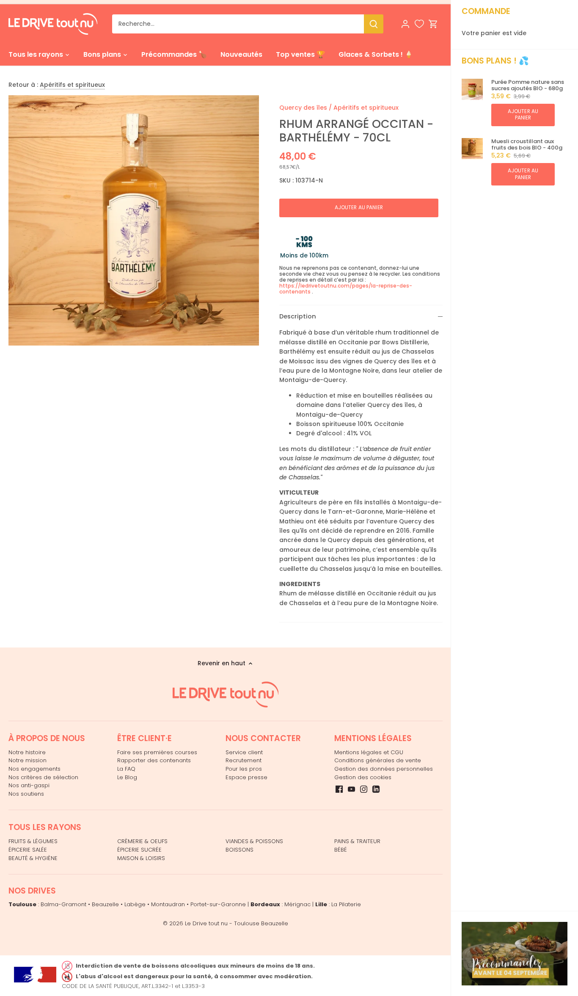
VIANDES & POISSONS (254, 841)
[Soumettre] (373, 23)
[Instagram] (363, 789)
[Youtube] (351, 789)
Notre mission (27, 760)
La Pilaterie (346, 904)
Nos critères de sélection (43, 777)
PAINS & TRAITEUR (357, 841)
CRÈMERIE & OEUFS (142, 841)
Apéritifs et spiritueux (72, 84)
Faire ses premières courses (157, 752)
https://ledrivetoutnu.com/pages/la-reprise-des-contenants (345, 288)
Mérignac (297, 904)
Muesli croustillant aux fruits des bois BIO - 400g (526, 144)
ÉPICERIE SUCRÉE (139, 850)
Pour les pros (244, 769)
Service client (244, 752)
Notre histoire (27, 752)
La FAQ (126, 769)
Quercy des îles (303, 107)
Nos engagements (34, 769)
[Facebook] (339, 789)
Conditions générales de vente (377, 760)
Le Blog (127, 777)
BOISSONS (239, 850)
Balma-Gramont (63, 904)
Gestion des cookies (362, 777)
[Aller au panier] (433, 24)
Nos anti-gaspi (29, 785)
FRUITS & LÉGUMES (33, 841)
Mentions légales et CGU (368, 752)
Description (297, 316)
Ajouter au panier (523, 114)
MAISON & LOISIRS (141, 858)
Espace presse (246, 777)
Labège (135, 904)
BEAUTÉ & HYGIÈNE (33, 858)
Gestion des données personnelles (383, 769)
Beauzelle (105, 904)
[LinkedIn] (376, 789)
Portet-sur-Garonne (218, 904)
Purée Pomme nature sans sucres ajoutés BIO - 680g (527, 85)
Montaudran (168, 904)
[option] (133, 220)
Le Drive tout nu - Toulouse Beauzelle (236, 923)
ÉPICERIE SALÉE (27, 850)
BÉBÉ (340, 850)
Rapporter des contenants (154, 760)
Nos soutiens (26, 794)
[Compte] (405, 24)
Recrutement (243, 760)
